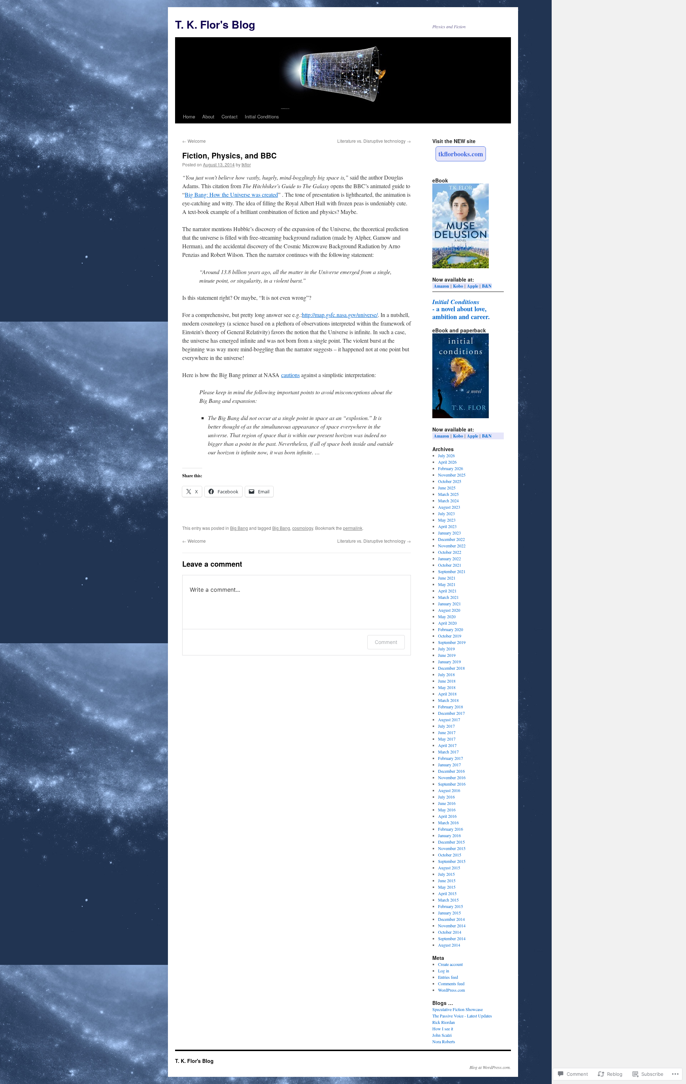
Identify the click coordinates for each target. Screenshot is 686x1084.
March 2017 (448, 752)
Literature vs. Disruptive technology (374, 141)
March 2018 (448, 700)
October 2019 (449, 636)
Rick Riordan (443, 1022)
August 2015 (449, 867)
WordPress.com (451, 990)
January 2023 (449, 533)
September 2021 (452, 571)
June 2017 (447, 732)
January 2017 (449, 764)
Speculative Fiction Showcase (457, 1009)
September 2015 (452, 861)
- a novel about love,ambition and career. (461, 309)
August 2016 (449, 790)
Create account (450, 964)
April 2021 (447, 591)
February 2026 (450, 468)
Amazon (441, 286)
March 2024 (448, 500)
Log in (443, 970)
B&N (487, 286)
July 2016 (446, 797)
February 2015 (450, 906)
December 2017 (451, 713)
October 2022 (449, 552)
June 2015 (447, 880)
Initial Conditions (262, 116)
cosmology (302, 528)
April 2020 (447, 623)
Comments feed (451, 983)
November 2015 (452, 848)
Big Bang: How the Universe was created (231, 194)
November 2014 (452, 925)
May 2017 (447, 739)
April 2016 (447, 816)
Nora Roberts (443, 1041)
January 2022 (449, 558)
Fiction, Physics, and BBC (229, 155)
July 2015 (446, 874)
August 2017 (449, 719)
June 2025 (447, 487)
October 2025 (449, 481)
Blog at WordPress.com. (490, 1067)
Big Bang (239, 528)
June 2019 (447, 655)
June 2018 (447, 681)
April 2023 (447, 526)
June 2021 (447, 578)
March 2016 (448, 822)
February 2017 (450, 758)
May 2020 (447, 616)
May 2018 (447, 687)
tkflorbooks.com (460, 153)
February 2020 (450, 629)
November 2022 (452, 545)
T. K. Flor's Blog (215, 24)
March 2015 (448, 900)
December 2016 (451, 771)
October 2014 (449, 932)
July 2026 (446, 455)
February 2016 (450, 829)
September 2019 (452, 642)
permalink (352, 528)
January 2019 (449, 661)
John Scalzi (442, 1035)
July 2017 (446, 726)
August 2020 (449, 610)
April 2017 (447, 745)
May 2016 (447, 809)
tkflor (246, 164)
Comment (386, 642)
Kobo (458, 286)
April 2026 (447, 462)
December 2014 (451, 919)
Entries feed (448, 977)
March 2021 (448, 597)
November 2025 (452, 475)
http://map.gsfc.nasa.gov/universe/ (340, 314)
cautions (290, 375)
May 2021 (447, 584)
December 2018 (451, 668)
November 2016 (452, 777)
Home (189, 116)
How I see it (442, 1028)
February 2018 (450, 706)
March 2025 (448, 494)
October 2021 (449, 565)
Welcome (194, 141)
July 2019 (446, 648)
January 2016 (449, 835)
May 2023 (447, 520)
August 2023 (449, 507)
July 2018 (446, 674)
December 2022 (451, 539)
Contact (230, 116)
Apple (472, 286)
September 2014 (452, 938)
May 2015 (447, 887)
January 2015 (449, 912)
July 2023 (446, 513)
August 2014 (449, 945)
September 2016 (452, 784)
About (208, 116)
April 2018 (447, 694)
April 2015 (447, 893)
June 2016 (447, 803)
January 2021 (449, 603)
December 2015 (451, 842)
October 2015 (449, 855)
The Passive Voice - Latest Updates (462, 1016)
